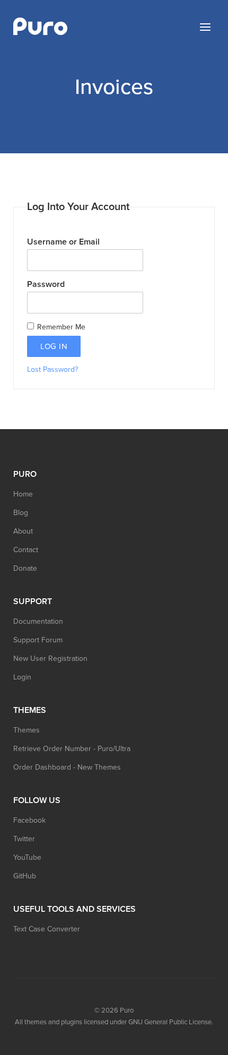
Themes (26, 730)
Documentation (38, 621)
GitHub (24, 875)
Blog (20, 512)
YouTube (27, 857)
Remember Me (60, 327)
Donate (25, 568)
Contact (25, 549)
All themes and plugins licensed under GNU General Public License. (114, 1022)
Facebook (29, 820)
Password (46, 284)
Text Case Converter (46, 929)
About (23, 531)
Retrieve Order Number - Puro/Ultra (71, 748)
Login (22, 677)
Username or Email (63, 242)
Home (23, 494)
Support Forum (38, 639)
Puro (127, 1010)
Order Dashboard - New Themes (67, 767)
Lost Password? (52, 369)
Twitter (24, 838)
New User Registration (50, 658)
